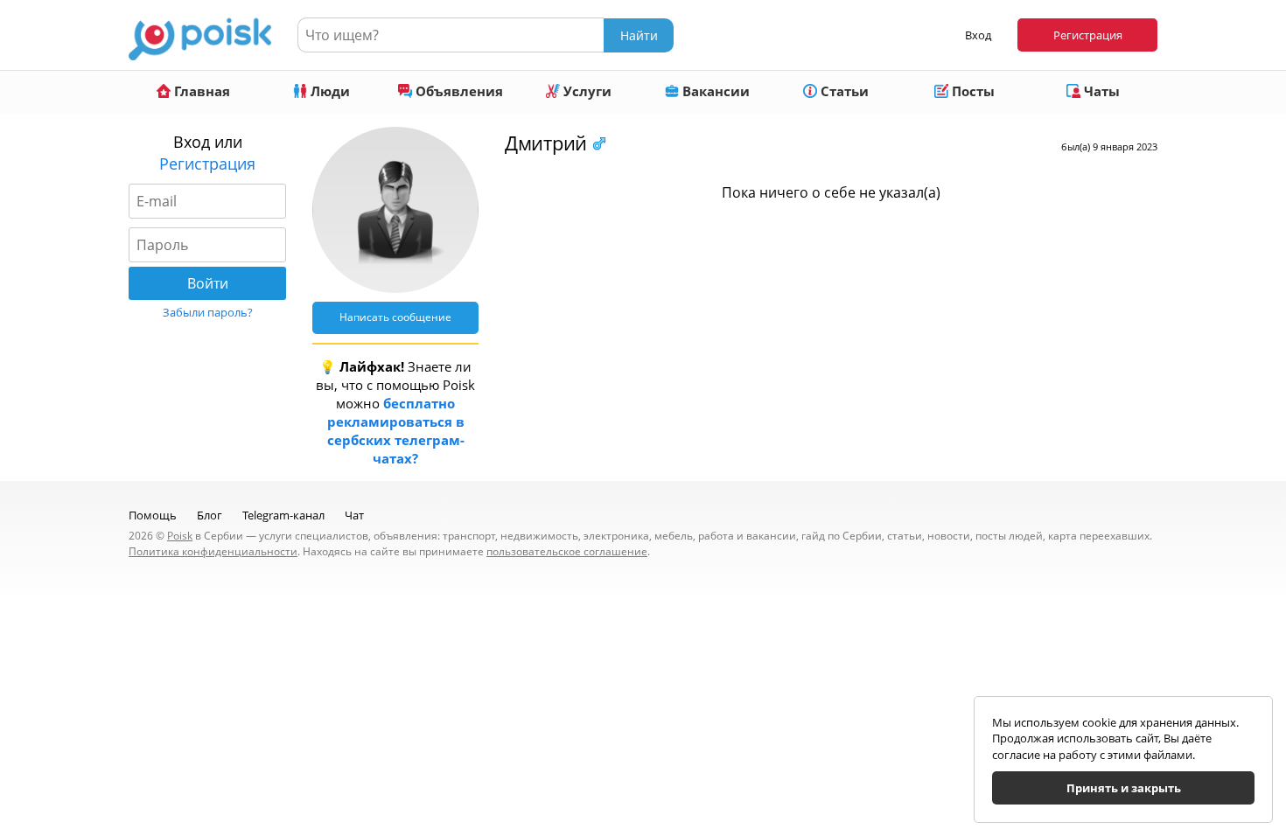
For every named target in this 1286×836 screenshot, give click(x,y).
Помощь (153, 515)
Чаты (1100, 91)
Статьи (843, 91)
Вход (978, 35)
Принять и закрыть (1123, 788)
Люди (328, 91)
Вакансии (714, 91)
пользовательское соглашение (566, 551)
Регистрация (1087, 35)
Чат (354, 515)
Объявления (457, 91)
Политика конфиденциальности (213, 551)
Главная (200, 91)
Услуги (586, 91)
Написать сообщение (395, 317)
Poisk (179, 535)
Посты (971, 91)
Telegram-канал (283, 515)
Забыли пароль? (208, 312)
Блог (209, 515)
